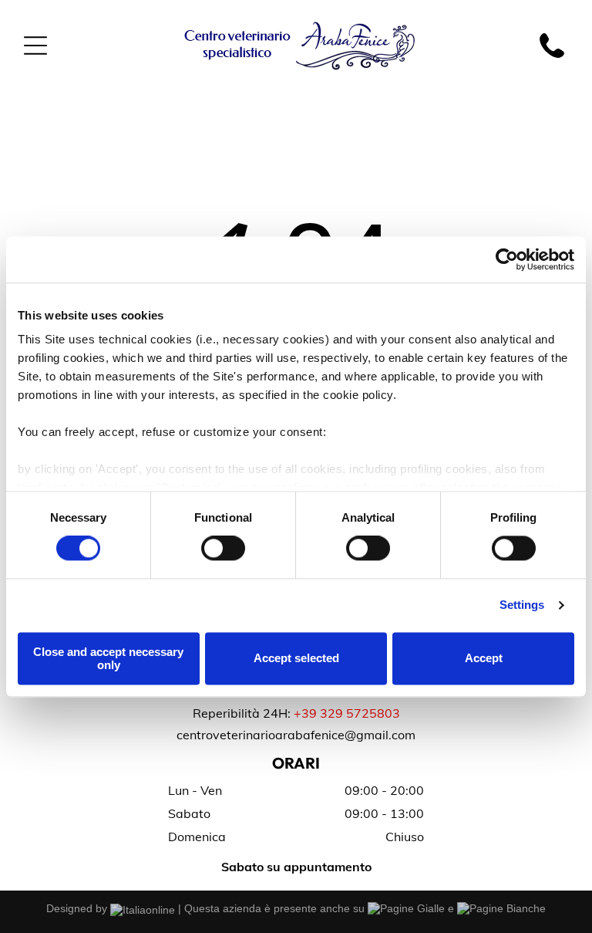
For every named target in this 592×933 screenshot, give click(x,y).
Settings (522, 605)
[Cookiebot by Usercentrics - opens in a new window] (506, 259)
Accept (484, 658)
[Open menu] (35, 45)
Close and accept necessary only (108, 658)
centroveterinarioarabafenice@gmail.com (296, 734)
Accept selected (296, 658)
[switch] (223, 548)
